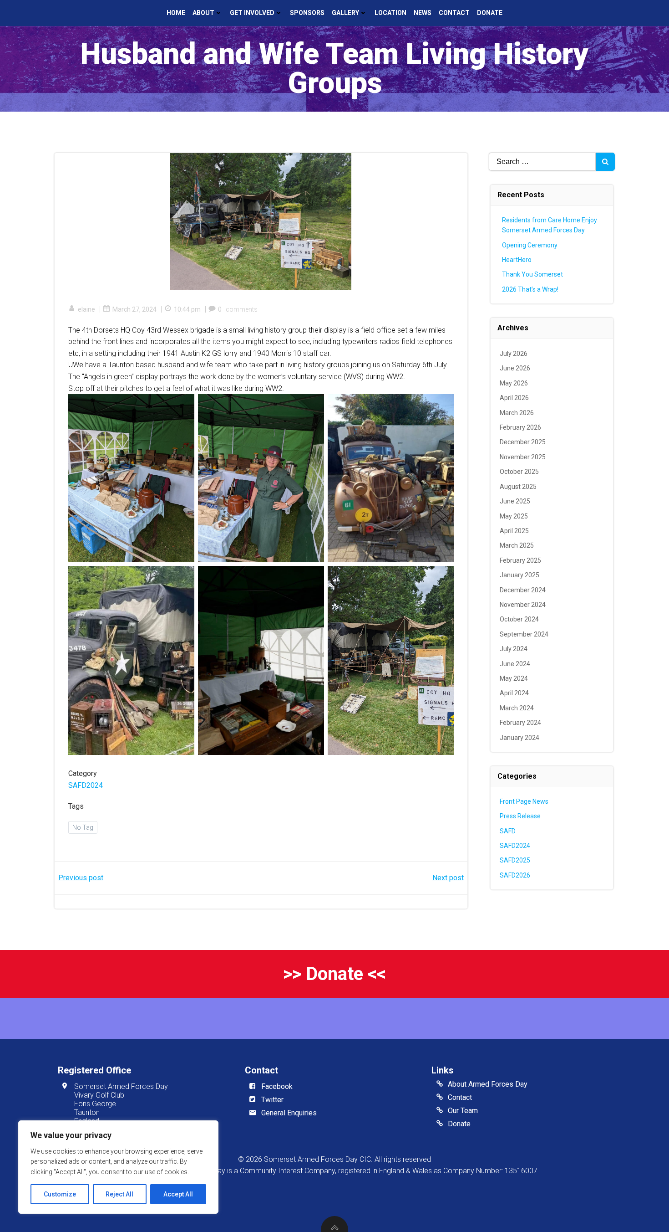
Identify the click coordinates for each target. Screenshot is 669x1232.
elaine (86, 309)
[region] (118, 1167)
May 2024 (514, 678)
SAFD (508, 831)
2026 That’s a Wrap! (530, 289)
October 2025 (519, 471)
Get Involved (252, 12)
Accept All (178, 1194)
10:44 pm (187, 309)
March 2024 (517, 708)
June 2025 (515, 501)
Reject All (119, 1194)
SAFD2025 (515, 860)
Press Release (520, 816)
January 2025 (519, 575)
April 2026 (514, 397)
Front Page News (524, 801)
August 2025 (518, 486)
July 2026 (513, 353)
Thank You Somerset (532, 274)
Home (176, 12)
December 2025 (523, 442)
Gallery (345, 12)
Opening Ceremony (530, 245)
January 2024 (519, 737)
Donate (489, 12)
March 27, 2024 (134, 309)
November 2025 (523, 457)
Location (390, 12)
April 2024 (514, 693)
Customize (60, 1194)
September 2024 (524, 634)
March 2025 (517, 545)
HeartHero (517, 259)
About (203, 12)
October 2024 (519, 619)
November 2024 (523, 604)
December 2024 (523, 590)
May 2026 (514, 383)
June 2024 (515, 663)
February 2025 (520, 560)
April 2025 (514, 530)
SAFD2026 (515, 875)
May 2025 (514, 516)
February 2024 (520, 722)
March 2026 (517, 412)
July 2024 (513, 648)
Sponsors (307, 12)
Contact (454, 12)
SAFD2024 (85, 785)
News (422, 12)
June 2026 (515, 368)
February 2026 (520, 427)
